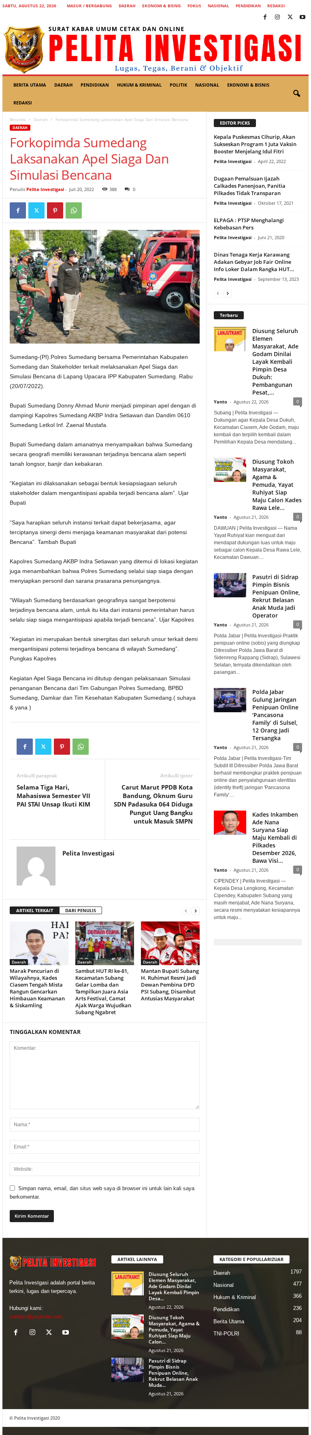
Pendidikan (248, 5)
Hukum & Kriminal (139, 85)
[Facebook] (265, 17)
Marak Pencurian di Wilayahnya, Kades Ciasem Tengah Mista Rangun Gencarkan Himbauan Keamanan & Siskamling (37, 988)
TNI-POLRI (226, 1334)
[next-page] (196, 910)
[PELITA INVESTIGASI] (155, 48)
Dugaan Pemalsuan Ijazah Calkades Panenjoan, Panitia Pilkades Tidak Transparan (249, 186)
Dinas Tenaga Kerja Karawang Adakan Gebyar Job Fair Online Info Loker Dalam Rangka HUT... (254, 262)
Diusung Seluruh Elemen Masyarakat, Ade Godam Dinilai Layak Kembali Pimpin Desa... (174, 1286)
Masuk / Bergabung (89, 5)
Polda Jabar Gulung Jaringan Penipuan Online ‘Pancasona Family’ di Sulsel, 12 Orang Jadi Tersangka (275, 715)
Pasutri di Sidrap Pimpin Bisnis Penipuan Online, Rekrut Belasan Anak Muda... (173, 1372)
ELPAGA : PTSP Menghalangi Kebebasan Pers (249, 224)
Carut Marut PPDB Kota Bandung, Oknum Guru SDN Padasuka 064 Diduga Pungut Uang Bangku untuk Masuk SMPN (153, 804)
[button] (296, 94)
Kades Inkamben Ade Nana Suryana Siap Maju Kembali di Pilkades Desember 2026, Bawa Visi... (275, 837)
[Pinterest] (55, 210)
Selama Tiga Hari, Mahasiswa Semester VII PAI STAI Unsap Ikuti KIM (53, 795)
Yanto (220, 402)
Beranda (18, 119)
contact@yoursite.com (35, 1317)
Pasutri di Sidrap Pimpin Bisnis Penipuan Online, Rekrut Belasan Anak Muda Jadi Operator (276, 596)
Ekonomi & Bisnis (161, 5)
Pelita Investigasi (45, 189)
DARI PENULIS (80, 910)
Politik (178, 85)
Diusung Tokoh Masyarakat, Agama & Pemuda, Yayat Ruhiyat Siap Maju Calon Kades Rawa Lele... (277, 485)
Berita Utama (29, 85)
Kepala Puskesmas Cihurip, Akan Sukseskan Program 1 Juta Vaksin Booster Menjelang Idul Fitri (255, 144)
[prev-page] (186, 910)
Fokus (194, 5)
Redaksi (276, 5)
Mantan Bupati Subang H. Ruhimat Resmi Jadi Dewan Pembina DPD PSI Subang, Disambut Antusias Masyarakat (170, 984)
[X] (290, 17)
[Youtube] (302, 17)
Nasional (218, 5)
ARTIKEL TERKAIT (34, 910)
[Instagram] (277, 17)
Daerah (127, 5)
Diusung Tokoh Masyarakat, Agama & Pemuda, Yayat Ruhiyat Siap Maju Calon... (174, 1329)
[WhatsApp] (74, 210)
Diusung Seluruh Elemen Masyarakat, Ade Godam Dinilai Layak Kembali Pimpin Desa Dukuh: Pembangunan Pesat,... (275, 361)
